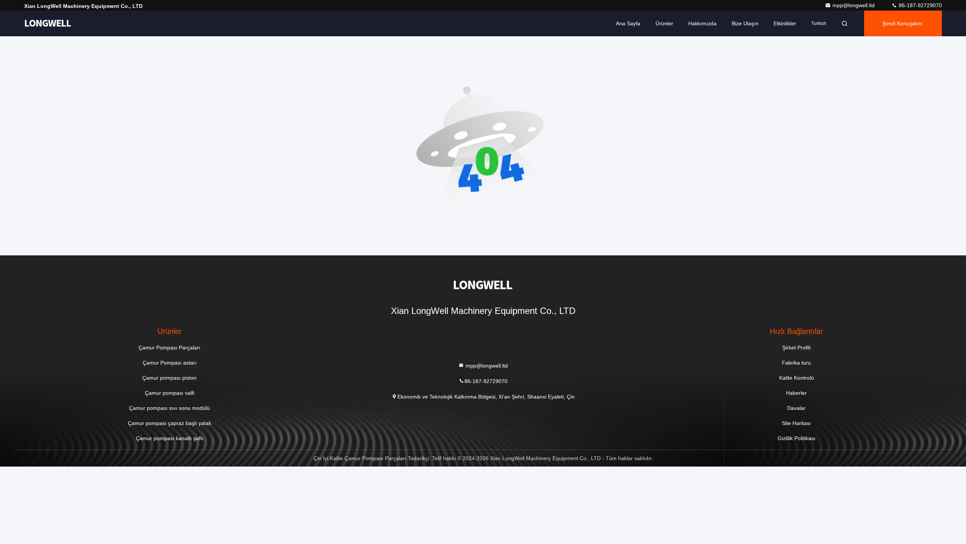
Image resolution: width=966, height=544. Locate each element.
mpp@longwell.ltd (854, 5)
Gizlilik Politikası (796, 438)
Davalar (796, 408)
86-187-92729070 (919, 5)
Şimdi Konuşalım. (903, 23)
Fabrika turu (796, 363)
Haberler (796, 393)
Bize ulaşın (745, 23)
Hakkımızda (702, 23)
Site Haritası (796, 423)
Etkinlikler (785, 23)
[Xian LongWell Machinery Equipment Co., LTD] (48, 23)
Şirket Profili (796, 348)
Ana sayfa (628, 23)
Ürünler (664, 23)
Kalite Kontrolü (796, 378)
